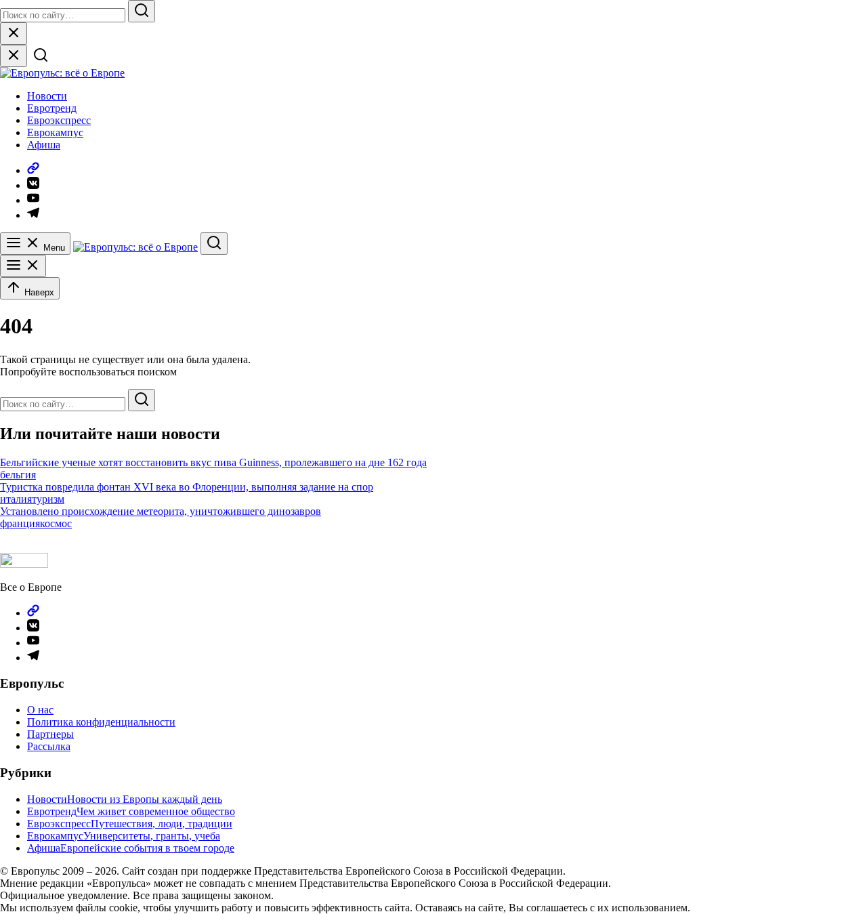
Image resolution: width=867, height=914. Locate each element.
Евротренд (52, 108)
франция (20, 523)
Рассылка (48, 746)
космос (56, 523)
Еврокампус (55, 132)
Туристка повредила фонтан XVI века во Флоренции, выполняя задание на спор (186, 487)
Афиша (43, 144)
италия (16, 499)
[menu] (23, 266)
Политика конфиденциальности (101, 722)
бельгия (18, 474)
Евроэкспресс (59, 120)
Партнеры (50, 734)
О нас (40, 709)
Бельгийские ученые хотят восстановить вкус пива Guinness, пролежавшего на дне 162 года (213, 462)
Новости (47, 96)
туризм (48, 499)
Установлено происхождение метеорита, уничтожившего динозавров (160, 511)
